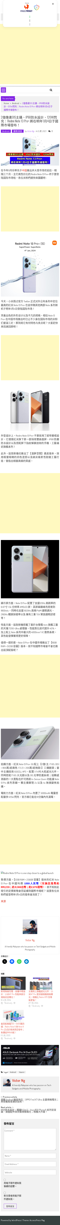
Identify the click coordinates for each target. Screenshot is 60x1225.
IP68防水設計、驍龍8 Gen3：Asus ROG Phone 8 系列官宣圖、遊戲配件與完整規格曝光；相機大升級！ (28, 1111)
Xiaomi (21, 1072)
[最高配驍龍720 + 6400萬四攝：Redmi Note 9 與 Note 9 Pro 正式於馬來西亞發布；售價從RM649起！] (13, 1016)
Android (15, 103)
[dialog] (30, 13)
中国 (24, 170)
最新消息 (17, 131)
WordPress (17, 1220)
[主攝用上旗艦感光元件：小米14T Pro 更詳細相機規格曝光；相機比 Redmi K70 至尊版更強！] (41, 983)
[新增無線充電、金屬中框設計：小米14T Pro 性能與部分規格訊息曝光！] (13, 983)
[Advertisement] (30, 54)
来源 (3, 901)
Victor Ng (30, 131)
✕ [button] (53, 3)
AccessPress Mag (37, 1220)
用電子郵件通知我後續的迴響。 (12, 1185)
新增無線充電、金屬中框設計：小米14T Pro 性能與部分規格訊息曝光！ (13, 994)
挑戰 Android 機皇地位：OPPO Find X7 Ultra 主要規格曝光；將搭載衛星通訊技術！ (30, 1101)
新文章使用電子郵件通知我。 (12, 1197)
